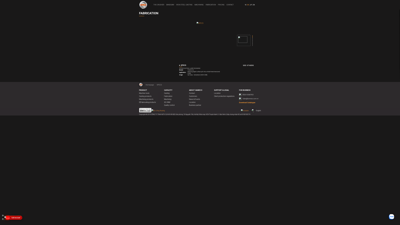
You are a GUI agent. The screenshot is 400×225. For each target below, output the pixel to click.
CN (254, 5)
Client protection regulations (224, 96)
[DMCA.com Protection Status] (145, 110)
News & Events (194, 99)
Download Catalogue (247, 103)
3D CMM (167, 102)
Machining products (146, 99)
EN (248, 5)
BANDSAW (170, 5)
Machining (199, 5)
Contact (192, 93)
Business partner (195, 105)
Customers (193, 96)
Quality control (169, 105)
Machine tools (144, 93)
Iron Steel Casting (184, 5)
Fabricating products (147, 102)
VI (245, 5)
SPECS (159, 85)
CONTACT (230, 5)
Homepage (150, 85)
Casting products (145, 96)
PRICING (221, 5)
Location (192, 102)
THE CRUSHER (158, 5)
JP (251, 5)
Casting (166, 93)
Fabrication (211, 5)
